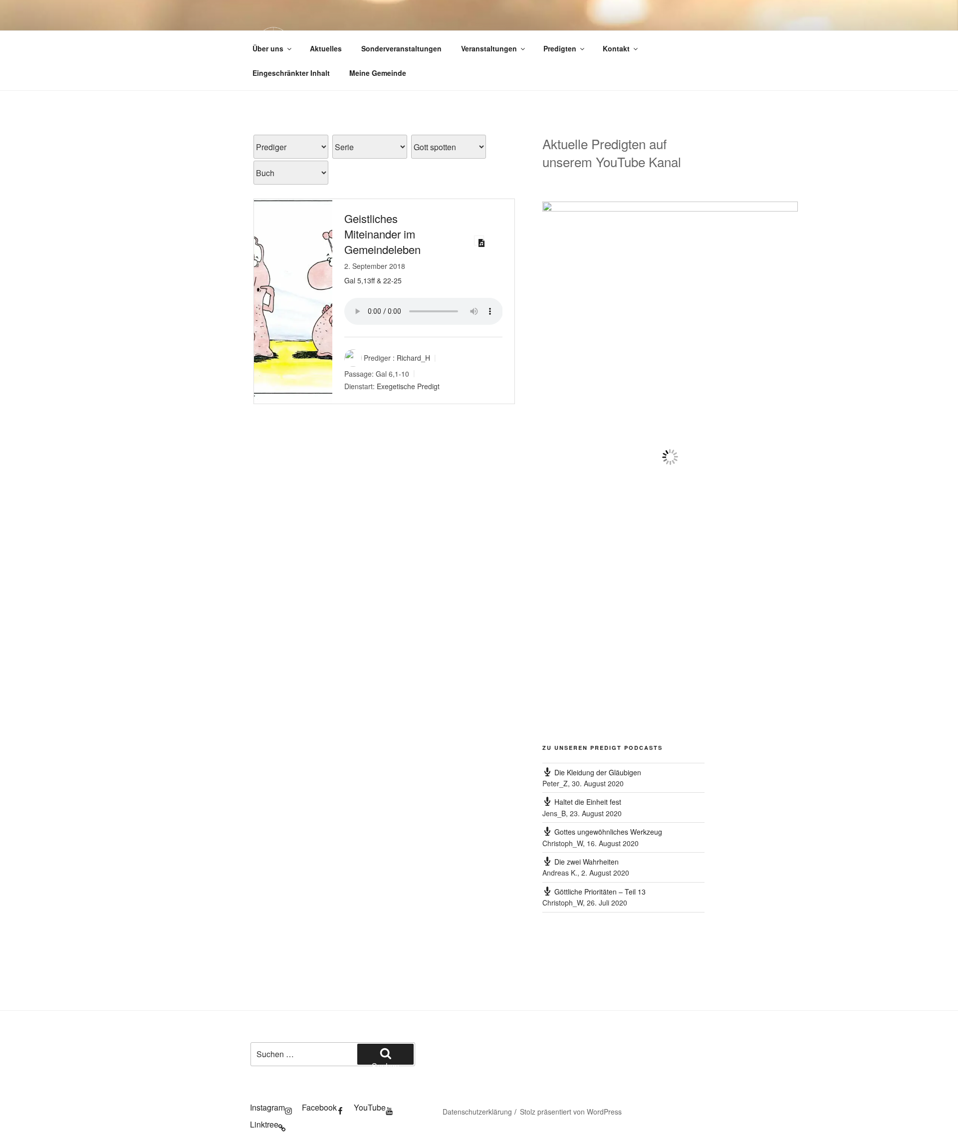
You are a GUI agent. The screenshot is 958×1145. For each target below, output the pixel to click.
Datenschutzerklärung (477, 1112)
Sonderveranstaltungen (401, 48)
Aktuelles (326, 48)
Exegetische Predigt (408, 386)
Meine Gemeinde (377, 73)
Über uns (267, 48)
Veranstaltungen (489, 48)
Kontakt (616, 48)
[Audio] (479, 240)
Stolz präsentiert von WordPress (571, 1112)
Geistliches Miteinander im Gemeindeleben (382, 234)
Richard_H (413, 358)
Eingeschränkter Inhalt (291, 73)
